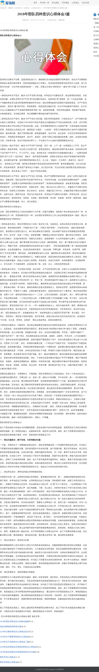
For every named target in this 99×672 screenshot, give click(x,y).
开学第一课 (44, 3)
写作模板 (65, 3)
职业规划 (55, 3)
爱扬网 (10, 8)
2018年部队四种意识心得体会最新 (14, 621)
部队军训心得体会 (7, 657)
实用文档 (18, 8)
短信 (95, 52)
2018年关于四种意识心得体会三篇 (14, 642)
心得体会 (75, 3)
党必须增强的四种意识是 (10, 627)
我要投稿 (61, 20)
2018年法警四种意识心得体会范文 (14, 632)
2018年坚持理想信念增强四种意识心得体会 (18, 647)
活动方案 (85, 3)
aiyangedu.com (53, 669)
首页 (35, 3)
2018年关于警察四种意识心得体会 (14, 637)
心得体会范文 (36, 8)
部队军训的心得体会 (8, 662)
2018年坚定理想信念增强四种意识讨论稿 (17, 652)
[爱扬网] (7, 2)
